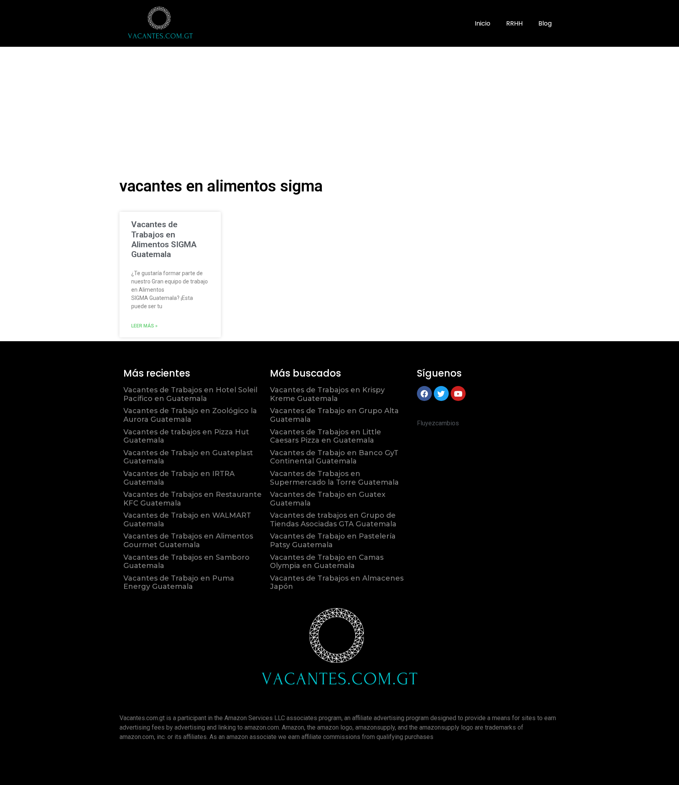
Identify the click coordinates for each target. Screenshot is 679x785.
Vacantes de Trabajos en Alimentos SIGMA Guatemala (163, 239)
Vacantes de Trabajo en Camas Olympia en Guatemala (327, 561)
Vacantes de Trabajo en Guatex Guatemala (327, 498)
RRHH (514, 23)
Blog (545, 23)
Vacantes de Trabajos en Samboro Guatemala (186, 561)
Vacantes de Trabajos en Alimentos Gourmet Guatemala (188, 540)
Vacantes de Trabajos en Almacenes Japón (337, 582)
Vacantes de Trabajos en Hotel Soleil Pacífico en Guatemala (190, 394)
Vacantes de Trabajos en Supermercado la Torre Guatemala (334, 478)
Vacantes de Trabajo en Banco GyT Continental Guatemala (334, 457)
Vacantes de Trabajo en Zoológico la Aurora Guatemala (190, 415)
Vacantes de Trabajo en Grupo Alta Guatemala (334, 415)
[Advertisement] (339, 106)
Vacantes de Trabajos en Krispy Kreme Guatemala (327, 394)
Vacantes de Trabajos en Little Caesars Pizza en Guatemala (325, 436)
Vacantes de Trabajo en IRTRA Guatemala (179, 478)
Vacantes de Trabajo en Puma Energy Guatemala (178, 582)
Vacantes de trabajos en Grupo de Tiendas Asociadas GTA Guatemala (333, 519)
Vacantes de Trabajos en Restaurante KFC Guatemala (192, 498)
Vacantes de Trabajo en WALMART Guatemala (187, 519)
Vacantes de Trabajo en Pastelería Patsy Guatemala (333, 540)
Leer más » (144, 326)
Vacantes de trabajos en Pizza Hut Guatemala (186, 436)
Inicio (482, 23)
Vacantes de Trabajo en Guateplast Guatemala (188, 457)
